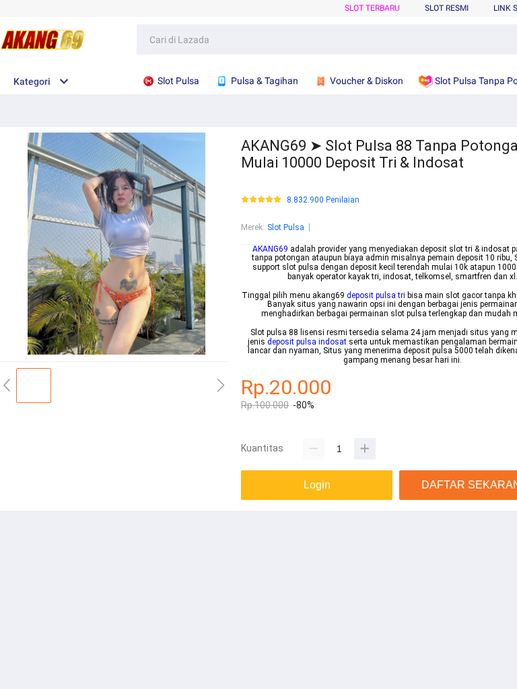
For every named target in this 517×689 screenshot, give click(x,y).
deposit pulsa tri (376, 295)
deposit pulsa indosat (307, 342)
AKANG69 (270, 249)
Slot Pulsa (285, 227)
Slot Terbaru (372, 8)
